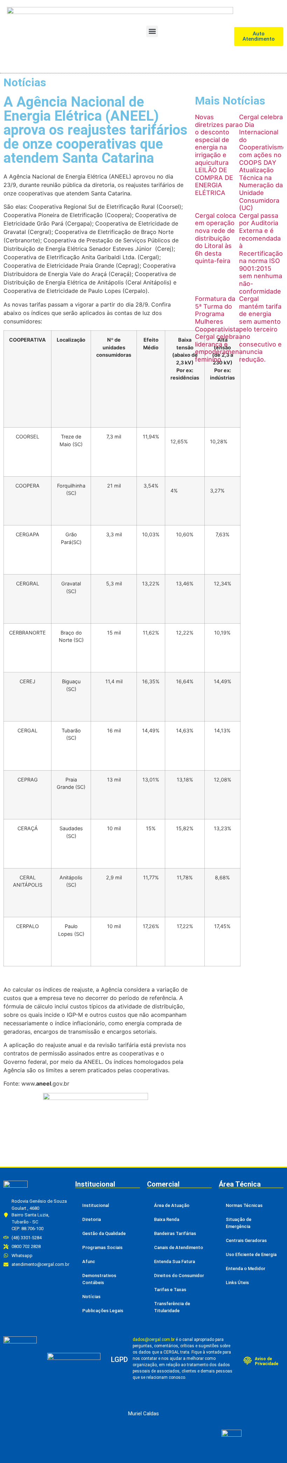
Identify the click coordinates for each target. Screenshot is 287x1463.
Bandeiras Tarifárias (175, 1233)
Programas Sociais (102, 1247)
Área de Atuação (171, 1205)
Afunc (88, 1261)
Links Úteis (237, 1282)
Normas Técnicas (244, 1205)
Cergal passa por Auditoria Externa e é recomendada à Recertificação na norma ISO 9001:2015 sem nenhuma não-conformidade (261, 253)
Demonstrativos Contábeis (99, 1279)
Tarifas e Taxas (170, 1289)
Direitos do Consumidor (179, 1275)
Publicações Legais (102, 1310)
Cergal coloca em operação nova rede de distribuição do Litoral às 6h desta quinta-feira (215, 238)
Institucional (95, 1205)
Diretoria (91, 1219)
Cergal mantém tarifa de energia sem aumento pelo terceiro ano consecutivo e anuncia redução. (260, 329)
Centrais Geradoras (246, 1240)
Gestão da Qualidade (104, 1233)
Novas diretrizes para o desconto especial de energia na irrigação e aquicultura (217, 139)
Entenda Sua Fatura (174, 1261)
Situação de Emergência (238, 1223)
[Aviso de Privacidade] (248, 1361)
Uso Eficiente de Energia (251, 1254)
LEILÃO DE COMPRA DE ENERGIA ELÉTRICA (214, 181)
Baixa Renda (166, 1219)
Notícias (91, 1296)
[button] (152, 31)
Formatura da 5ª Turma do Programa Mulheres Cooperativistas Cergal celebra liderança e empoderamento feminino (220, 329)
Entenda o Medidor (245, 1268)
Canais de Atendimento (178, 1247)
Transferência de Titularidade (172, 1307)
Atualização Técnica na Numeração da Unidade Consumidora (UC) (261, 189)
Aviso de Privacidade (266, 1361)
